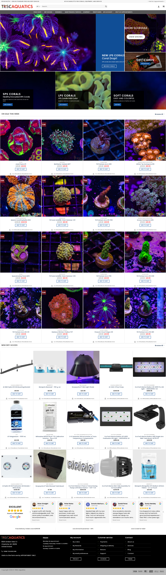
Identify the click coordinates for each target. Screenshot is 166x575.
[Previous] (5, 42)
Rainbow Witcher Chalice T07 (62, 332)
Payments (103, 542)
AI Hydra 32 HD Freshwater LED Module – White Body (16, 487)
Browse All (159, 114)
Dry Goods (48, 12)
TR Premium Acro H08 (103, 164)
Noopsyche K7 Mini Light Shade (83, 387)
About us (131, 542)
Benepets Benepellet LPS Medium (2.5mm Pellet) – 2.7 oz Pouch (149, 487)
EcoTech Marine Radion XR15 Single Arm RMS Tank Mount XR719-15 (149, 437)
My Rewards (77, 546)
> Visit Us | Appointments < (156, 1)
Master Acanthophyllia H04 (21, 220)
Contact (131, 553)
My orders (76, 542)
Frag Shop (37, 12)
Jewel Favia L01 (20, 164)
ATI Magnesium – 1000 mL (16, 436)
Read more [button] (35, 520)
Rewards (58, 12)
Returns (103, 550)
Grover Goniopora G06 (145, 220)
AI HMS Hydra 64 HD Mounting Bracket (16, 387)
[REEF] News (97, 12)
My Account (107, 12)
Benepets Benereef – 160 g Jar (50, 387)
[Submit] (106, 6)
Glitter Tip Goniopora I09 (145, 164)
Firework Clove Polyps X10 (104, 332)
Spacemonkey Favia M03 (21, 276)
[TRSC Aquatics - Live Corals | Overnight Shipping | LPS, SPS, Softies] (17, 6)
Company (86, 12)
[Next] (119, 42)
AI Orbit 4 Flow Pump (116, 387)
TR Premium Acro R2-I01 (20, 332)
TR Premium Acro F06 (103, 276)
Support (103, 553)
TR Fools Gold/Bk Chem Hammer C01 (62, 220)
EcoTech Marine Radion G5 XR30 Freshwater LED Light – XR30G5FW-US (116, 437)
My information (78, 550)
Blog (129, 550)
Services (131, 546)
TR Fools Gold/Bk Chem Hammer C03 (62, 276)
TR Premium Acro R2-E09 (145, 276)
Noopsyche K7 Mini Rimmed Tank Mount (50, 486)
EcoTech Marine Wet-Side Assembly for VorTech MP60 (116, 487)
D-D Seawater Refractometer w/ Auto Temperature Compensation (83, 437)
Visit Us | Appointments (123, 12)
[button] (159, 6)
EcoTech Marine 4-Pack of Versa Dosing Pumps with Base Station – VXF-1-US (83, 487)
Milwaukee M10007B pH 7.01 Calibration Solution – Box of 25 (50, 437)
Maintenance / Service (73, 12)
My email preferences (80, 553)
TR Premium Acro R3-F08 (103, 220)
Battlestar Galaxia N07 (62, 164)
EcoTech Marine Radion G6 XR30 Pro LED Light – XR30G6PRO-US (149, 388)
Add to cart (21, 169)
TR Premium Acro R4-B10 (145, 332)
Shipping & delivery (107, 546)
